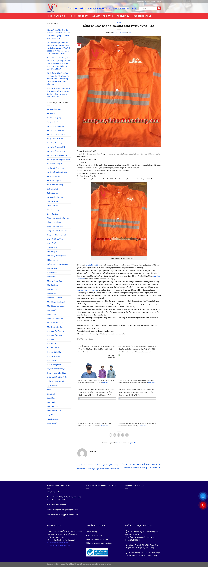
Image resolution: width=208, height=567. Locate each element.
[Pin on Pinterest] (123, 435)
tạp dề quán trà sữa (54, 410)
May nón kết (52, 310)
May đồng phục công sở (56, 302)
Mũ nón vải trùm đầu (55, 327)
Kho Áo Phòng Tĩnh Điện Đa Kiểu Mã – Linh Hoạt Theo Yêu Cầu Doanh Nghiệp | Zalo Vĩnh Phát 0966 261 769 (58, 34)
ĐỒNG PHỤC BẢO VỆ (142, 16)
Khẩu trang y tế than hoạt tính (58, 264)
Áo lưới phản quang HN (56, 151)
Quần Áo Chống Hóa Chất (57, 377)
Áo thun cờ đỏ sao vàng (55, 168)
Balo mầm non (52, 193)
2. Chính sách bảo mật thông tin (58, 545)
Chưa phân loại (52, 205)
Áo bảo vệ (51, 113)
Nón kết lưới (52, 344)
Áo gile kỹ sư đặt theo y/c (56, 134)
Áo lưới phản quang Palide (57, 155)
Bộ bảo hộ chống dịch (55, 197)
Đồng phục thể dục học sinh (57, 231)
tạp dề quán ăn (52, 406)
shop (49, 390)
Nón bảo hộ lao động (55, 335)
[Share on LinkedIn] (127, 435)
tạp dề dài (51, 394)
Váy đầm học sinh (53, 419)
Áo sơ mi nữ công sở (54, 164)
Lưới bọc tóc (52, 272)
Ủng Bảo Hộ (51, 415)
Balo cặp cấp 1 (52, 189)
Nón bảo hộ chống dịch (55, 331)
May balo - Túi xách (54, 298)
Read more (105, 382)
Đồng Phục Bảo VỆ (54, 222)
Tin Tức (119, 22)
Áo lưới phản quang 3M (56, 147)
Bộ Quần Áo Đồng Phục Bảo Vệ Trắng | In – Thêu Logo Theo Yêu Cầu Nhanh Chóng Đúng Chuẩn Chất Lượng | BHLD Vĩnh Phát (58, 78)
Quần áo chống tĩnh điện (56, 381)
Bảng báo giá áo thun (94, 535)
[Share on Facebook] (111, 435)
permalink (133, 443)
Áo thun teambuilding (55, 185)
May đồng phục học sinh (56, 306)
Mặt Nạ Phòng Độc (54, 281)
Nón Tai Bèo (51, 360)
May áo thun (51, 293)
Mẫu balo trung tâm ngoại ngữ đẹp (99, 543)
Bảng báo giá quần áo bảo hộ (97, 539)
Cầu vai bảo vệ (52, 201)
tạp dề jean (51, 398)
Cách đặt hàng (91, 531)
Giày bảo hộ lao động (55, 239)
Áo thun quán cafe (53, 176)
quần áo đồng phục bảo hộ (87, 290)
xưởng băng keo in (98, 564)
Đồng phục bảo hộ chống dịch (58, 218)
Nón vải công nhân (54, 365)
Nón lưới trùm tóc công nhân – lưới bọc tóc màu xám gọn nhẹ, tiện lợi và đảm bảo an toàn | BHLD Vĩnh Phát (58, 92)
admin (130, 32)
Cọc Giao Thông (53, 210)
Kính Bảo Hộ (52, 268)
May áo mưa (52, 289)
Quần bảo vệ (52, 385)
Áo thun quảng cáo (54, 180)
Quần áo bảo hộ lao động (56, 373)
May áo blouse (52, 285)
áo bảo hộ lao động (93, 265)
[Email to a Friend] (119, 435)
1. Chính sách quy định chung (57, 543)
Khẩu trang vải (52, 260)
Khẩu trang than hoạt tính (56, 256)
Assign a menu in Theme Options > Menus (148, 1)
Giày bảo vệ (51, 243)
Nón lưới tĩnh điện (54, 352)
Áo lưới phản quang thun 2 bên (58, 159)
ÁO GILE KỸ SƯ (123, 16)
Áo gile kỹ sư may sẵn (55, 139)
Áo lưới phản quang (54, 143)
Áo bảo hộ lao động (54, 109)
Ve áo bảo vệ (52, 423)
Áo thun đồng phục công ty (57, 172)
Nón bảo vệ (51, 339)
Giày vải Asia (52, 247)
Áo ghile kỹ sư (52, 122)
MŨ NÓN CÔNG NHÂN (78, 16)
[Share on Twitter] (115, 435)
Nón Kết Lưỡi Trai (54, 348)
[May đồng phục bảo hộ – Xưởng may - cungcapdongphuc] (56, 8)
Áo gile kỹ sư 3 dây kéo (55, 130)
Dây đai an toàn (52, 214)
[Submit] (159, 8)
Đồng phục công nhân (55, 226)
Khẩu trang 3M (52, 252)
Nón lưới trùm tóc (54, 356)
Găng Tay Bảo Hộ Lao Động (57, 235)
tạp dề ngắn (51, 402)
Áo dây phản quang (54, 118)
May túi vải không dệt (55, 318)
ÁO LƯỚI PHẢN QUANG (103, 16)
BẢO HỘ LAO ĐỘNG (56, 16)
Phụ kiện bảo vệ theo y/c (56, 369)
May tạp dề (51, 314)
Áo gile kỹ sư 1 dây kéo (55, 126)
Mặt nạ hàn (51, 277)
